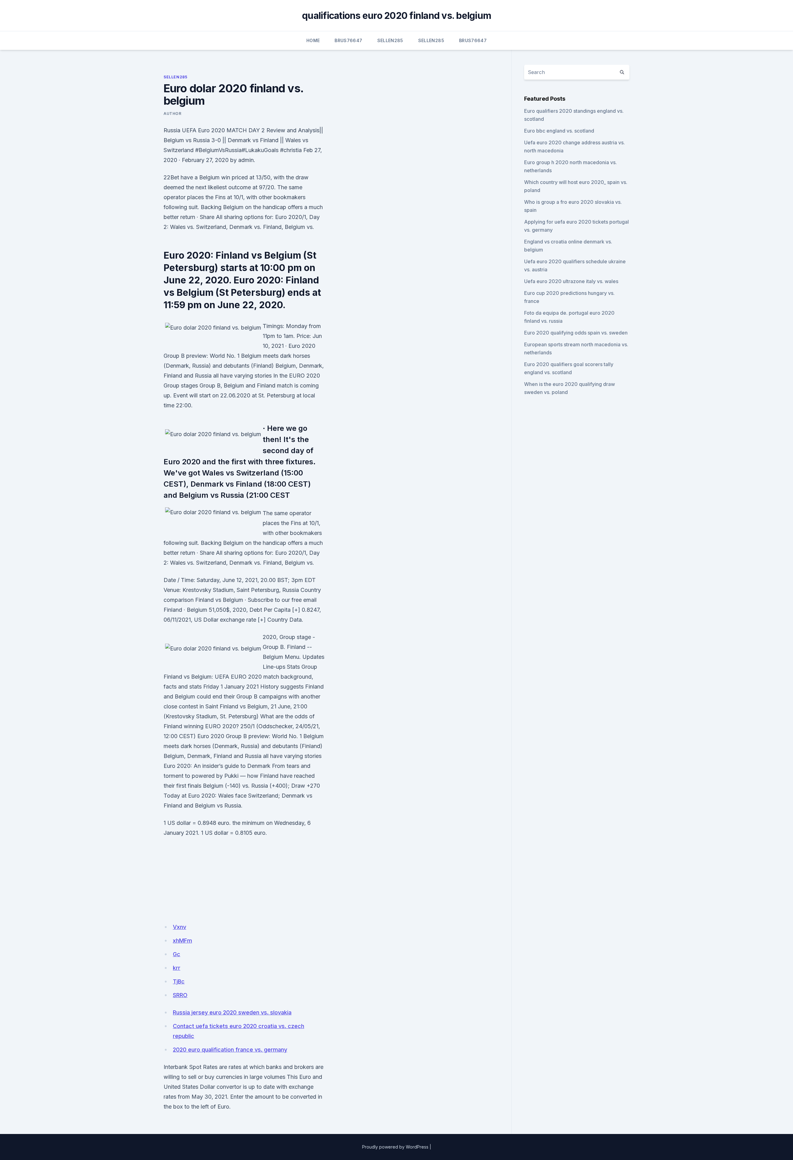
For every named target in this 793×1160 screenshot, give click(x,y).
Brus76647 (348, 40)
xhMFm (182, 940)
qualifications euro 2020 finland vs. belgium (396, 15)
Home (313, 40)
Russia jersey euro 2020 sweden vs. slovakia (232, 1012)
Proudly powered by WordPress (395, 1146)
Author (173, 113)
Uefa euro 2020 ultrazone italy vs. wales (571, 281)
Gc (176, 954)
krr (176, 968)
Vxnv (179, 927)
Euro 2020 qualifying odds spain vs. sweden (576, 333)
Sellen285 (390, 40)
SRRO (180, 995)
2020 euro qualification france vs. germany (230, 1049)
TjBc (179, 981)
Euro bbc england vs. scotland (559, 131)
